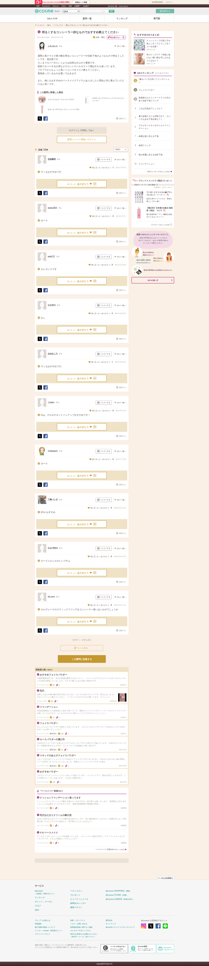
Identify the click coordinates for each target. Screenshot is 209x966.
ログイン (169, 2)
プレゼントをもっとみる (160, 225)
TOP (38, 6)
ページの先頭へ (167, 878)
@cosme (45, 892)
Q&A (70, 6)
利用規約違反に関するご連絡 (81, 927)
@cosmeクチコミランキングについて (120, 927)
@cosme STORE (117, 895)
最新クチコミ (76, 907)
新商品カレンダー (78, 903)
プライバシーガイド (42, 934)
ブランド (55, 6)
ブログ (63, 6)
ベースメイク (43, 37)
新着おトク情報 (81, 2)
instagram (143, 925)
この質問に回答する (82, 659)
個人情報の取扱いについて (45, 927)
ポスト (40, 389)
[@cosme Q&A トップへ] (47, 12)
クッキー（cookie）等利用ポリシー (48, 931)
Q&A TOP (52, 18)
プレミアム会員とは (42, 920)
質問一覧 (87, 18)
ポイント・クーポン (44, 901)
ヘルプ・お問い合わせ (78, 924)
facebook (158, 925)
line (165, 925)
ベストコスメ (123, 6)
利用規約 (38, 924)
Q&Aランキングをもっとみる (158, 172)
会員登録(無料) (157, 2)
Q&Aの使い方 (152, 280)
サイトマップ (111, 924)
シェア (45, 389)
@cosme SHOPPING (118, 891)
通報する (122, 119)
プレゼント (75, 895)
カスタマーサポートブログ (80, 931)
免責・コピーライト (78, 920)
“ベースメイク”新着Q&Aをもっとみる (110, 849)
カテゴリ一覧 (112, 6)
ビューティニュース (79, 899)
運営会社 (109, 920)
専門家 (156, 18)
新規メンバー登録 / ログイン (81, 139)
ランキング (46, 6)
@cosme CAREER (120, 899)
